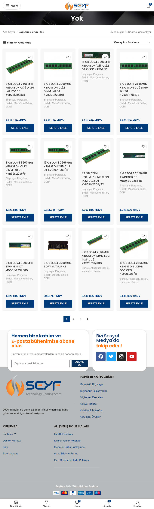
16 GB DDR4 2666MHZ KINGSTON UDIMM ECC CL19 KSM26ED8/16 (134, 268)
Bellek (9, 103)
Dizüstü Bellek (60, 274)
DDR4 (9, 106)
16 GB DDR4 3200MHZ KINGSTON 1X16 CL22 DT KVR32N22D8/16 (96, 65)
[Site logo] (77, 5)
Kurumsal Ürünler (91, 271)
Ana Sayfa (9, 31)
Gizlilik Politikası (63, 433)
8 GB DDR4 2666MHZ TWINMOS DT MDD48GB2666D (133, 176)
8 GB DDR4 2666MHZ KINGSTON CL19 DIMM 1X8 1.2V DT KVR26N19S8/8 (20, 89)
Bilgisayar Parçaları (16, 99)
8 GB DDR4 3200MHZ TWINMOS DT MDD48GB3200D (19, 266)
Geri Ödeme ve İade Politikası (72, 460)
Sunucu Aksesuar (91, 268)
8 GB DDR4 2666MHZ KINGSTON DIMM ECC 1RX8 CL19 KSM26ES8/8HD (96, 257)
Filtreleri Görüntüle (19, 42)
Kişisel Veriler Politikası (67, 440)
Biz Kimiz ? (9, 433)
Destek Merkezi (12, 440)
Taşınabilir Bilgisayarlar (93, 390)
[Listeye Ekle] (29, 57)
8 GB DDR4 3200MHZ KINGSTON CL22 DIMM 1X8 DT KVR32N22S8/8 (57, 89)
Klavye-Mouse (88, 403)
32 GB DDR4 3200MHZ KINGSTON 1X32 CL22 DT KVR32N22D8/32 (95, 178)
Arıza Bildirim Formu (66, 453)
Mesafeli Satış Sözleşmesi (69, 446)
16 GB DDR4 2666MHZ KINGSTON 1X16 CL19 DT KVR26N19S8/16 (58, 166)
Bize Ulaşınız (10, 453)
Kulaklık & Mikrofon (91, 410)
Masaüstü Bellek (23, 103)
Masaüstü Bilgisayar (92, 384)
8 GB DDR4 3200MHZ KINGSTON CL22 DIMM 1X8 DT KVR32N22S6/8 (19, 168)
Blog (5, 446)
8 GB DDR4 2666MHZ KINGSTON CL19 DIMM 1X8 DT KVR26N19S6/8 (134, 89)
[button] (20, 128)
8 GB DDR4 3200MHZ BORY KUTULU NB (57, 265)
